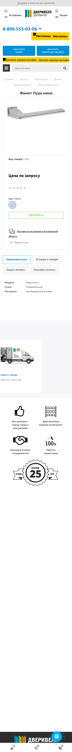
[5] (25, 188)
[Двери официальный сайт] (36, 742)
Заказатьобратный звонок (53, 50)
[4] (21, 188)
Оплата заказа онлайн (53, 60)
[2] (14, 188)
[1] (10, 188)
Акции (63, 15)
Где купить (36, 215)
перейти (22, 2)
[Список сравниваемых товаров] (12, 746)
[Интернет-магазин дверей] (38, 15)
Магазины (59, 36)
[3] (18, 188)
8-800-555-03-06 (20, 28)
